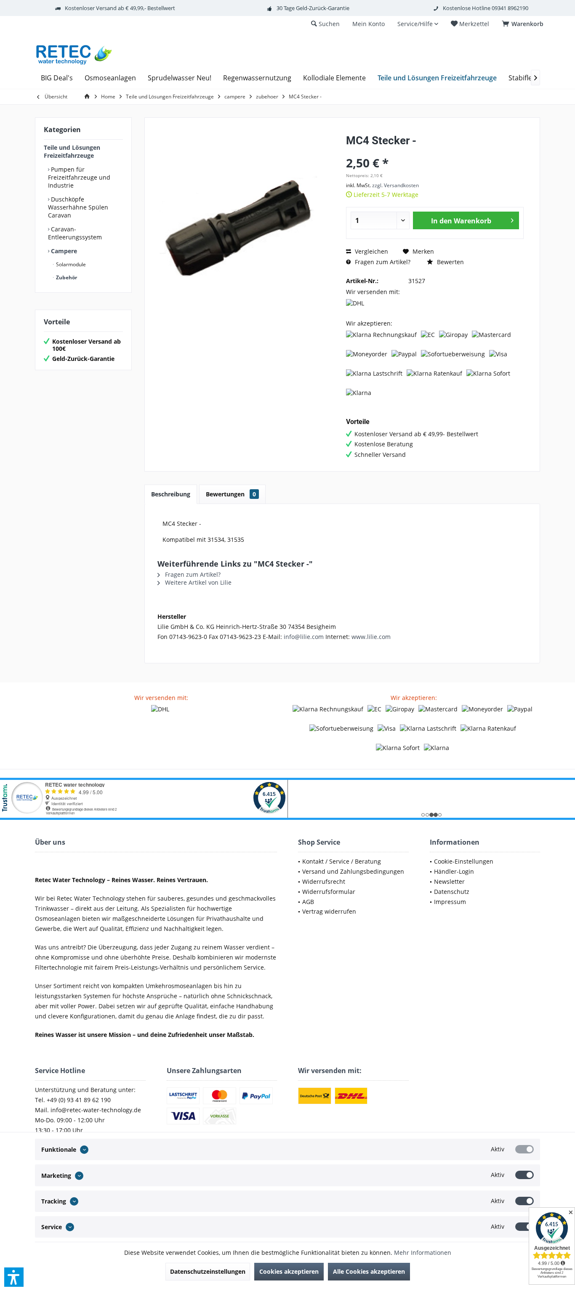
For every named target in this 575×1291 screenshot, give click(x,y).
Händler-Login (454, 871)
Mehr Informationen (422, 1253)
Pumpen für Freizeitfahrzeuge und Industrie (79, 177)
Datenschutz (451, 892)
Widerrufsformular (328, 892)
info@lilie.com (304, 637)
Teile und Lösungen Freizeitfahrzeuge (72, 151)
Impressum (450, 902)
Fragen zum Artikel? (381, 262)
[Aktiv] (524, 1149)
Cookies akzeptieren (289, 1271)
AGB (308, 902)
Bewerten (449, 262)
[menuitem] (524, 24)
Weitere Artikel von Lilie (197, 582)
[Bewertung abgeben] (435, 151)
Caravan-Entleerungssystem (75, 233)
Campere (63, 251)
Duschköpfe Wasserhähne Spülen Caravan (78, 207)
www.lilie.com (371, 637)
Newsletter (449, 881)
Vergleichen (370, 251)
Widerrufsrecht (323, 881)
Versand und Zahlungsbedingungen (353, 871)
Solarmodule (70, 264)
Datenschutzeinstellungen (207, 1271)
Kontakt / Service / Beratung (341, 861)
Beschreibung (170, 494)
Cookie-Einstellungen (463, 861)
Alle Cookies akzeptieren (369, 1271)
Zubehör (66, 277)
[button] (14, 1277)
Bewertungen (231, 494)
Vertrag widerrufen (329, 911)
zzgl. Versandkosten (395, 185)
